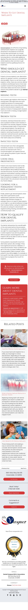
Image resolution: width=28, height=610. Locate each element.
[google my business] (10, 595)
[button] (25, 6)
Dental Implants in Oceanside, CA (16, 271)
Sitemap (17, 592)
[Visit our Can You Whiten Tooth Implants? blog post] (14, 338)
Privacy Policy (12, 592)
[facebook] (7, 595)
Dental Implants (14, 279)
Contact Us (14, 507)
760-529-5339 (7, 312)
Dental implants (5, 48)
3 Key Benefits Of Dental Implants (14, 441)
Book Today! (14, 487)
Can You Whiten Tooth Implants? (13, 349)
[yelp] (16, 595)
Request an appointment (11, 308)
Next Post (23, 468)
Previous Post (5, 468)
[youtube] (13, 595)
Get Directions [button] (14, 479)
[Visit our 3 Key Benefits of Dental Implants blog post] (14, 430)
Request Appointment (14, 493)
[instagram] (20, 595)
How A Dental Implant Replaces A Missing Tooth (14, 394)
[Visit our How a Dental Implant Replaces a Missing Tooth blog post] (14, 382)
